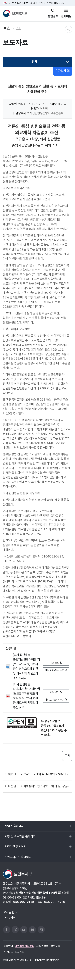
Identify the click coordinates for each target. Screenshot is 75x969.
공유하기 (68, 29)
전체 (18, 28)
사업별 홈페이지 (14, 827)
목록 (67, 756)
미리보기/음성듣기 (55, 670)
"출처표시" (58, 726)
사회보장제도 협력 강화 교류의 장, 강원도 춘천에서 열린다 (46, 786)
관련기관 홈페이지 (15, 848)
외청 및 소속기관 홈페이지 (20, 837)
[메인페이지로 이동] (15, 13)
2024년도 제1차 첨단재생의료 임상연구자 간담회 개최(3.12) (46, 774)
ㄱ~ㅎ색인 (9, 918)
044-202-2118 (23, 902)
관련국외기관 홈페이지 (17, 858)
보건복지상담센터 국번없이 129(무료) (38, 893)
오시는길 (8, 912)
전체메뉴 (66, 16)
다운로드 (54, 662)
